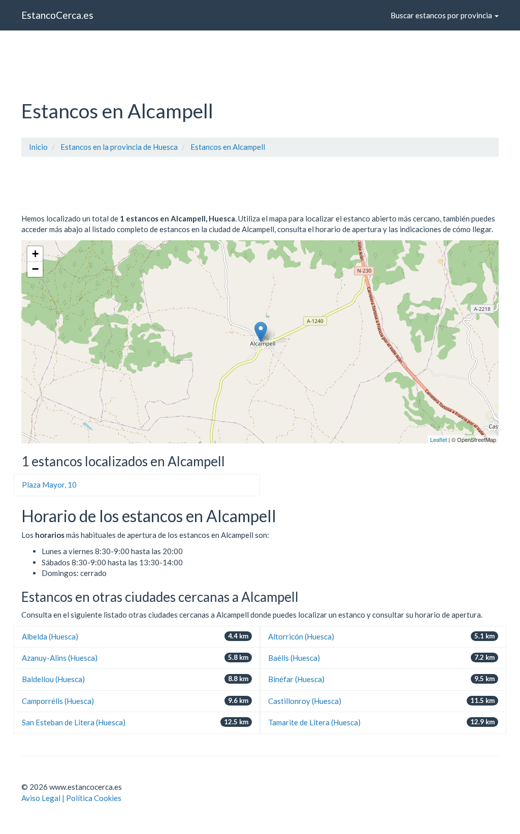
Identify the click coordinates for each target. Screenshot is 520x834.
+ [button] (35, 253)
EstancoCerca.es (57, 15)
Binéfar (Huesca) (296, 679)
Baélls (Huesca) (294, 657)
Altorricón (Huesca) (301, 636)
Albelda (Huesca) (50, 636)
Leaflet (438, 439)
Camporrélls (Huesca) (58, 700)
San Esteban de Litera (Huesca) (73, 722)
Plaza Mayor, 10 (49, 484)
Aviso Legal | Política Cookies (71, 798)
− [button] (35, 269)
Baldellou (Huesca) (53, 679)
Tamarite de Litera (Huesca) (314, 722)
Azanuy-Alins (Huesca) (60, 657)
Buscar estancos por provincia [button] (442, 15)
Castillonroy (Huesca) (304, 700)
